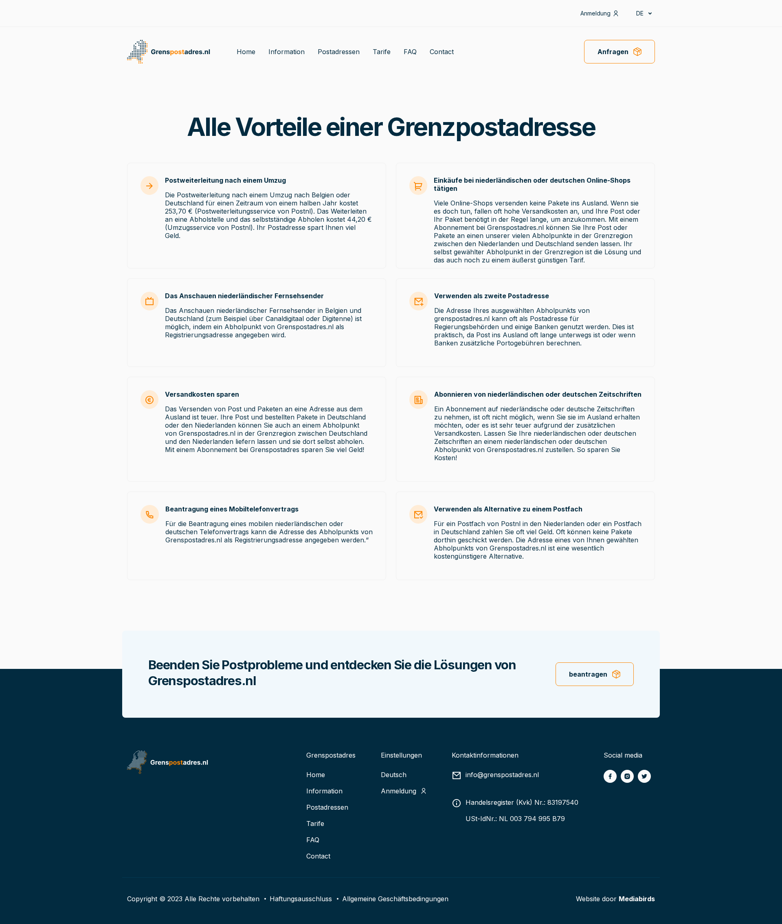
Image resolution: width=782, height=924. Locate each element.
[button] (643, 13)
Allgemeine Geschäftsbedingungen (395, 899)
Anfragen (612, 52)
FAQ (410, 52)
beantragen (588, 674)
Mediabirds (637, 899)
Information (286, 52)
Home (246, 52)
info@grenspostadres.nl (502, 775)
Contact (442, 52)
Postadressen (339, 52)
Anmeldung (595, 13)
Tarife (382, 52)
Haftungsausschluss (301, 899)
